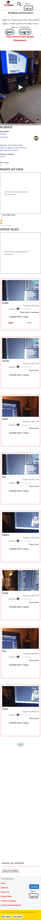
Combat (5, 303)
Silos (4, 477)
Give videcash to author (9, 150)
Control (5, 709)
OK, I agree (6, 916)
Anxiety (5, 593)
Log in (2, 148)
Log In (25, 32)
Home (3, 883)
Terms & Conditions (8, 901)
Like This (5, 361)
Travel (2, 156)
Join (10, 32)
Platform (5, 535)
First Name (4, 137)
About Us (4, 888)
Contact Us (5, 892)
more (20, 744)
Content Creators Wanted (11, 905)
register (10, 148)
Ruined (5, 419)
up (3, 221)
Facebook (34, 887)
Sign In (27, 3)
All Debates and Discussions (20, 13)
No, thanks (18, 916)
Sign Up (28, 8)
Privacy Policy (6, 896)
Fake (4, 651)
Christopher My (26, 309)
